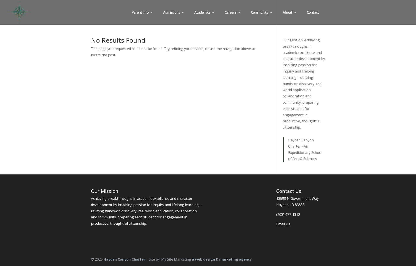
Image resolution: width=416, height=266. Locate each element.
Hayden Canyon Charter (124, 259)
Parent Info (140, 13)
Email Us (283, 224)
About (287, 13)
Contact (313, 13)
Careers (230, 13)
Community (259, 13)
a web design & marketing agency (222, 259)
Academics (202, 13)
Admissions (171, 13)
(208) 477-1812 (288, 214)
